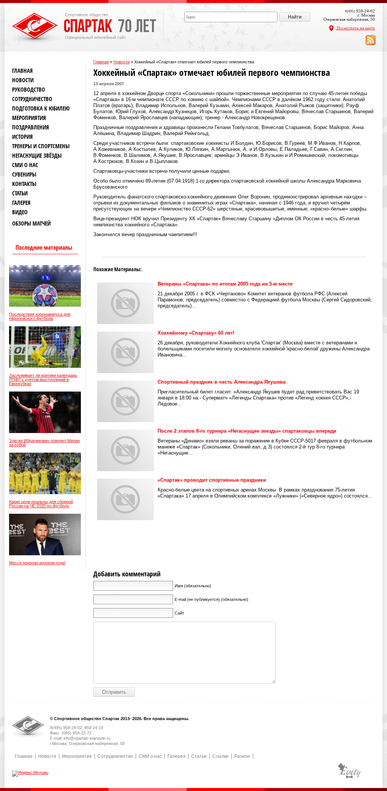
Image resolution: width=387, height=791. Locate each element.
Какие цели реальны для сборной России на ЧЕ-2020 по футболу (41, 504)
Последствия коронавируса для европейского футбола (39, 316)
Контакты (24, 184)
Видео (20, 212)
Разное (242, 756)
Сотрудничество (32, 99)
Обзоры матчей (31, 223)
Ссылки (220, 756)
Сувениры (24, 174)
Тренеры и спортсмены (41, 146)
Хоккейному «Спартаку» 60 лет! (196, 333)
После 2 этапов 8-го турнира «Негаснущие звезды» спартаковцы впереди (247, 431)
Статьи (20, 193)
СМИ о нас (25, 165)
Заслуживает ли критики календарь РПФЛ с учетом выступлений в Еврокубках (43, 379)
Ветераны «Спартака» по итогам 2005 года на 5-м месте (225, 284)
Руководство (28, 89)
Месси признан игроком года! (37, 563)
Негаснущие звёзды (37, 155)
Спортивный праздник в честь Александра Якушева (221, 382)
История (22, 137)
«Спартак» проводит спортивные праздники (212, 480)
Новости (121, 62)
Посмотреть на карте (355, 28)
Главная (101, 62)
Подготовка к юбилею (41, 108)
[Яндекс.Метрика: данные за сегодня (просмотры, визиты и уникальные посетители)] (31, 774)
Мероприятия (29, 118)
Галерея (21, 203)
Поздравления (30, 127)
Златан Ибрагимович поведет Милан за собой (44, 443)
